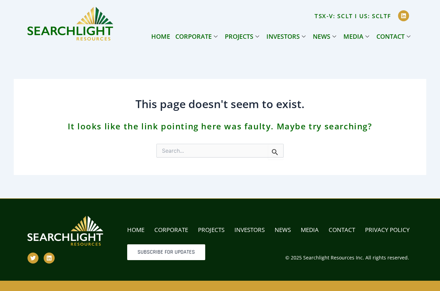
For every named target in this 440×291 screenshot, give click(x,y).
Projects (239, 36)
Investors (283, 36)
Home (160, 36)
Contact (390, 36)
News (321, 36)
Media (353, 36)
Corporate (193, 36)
